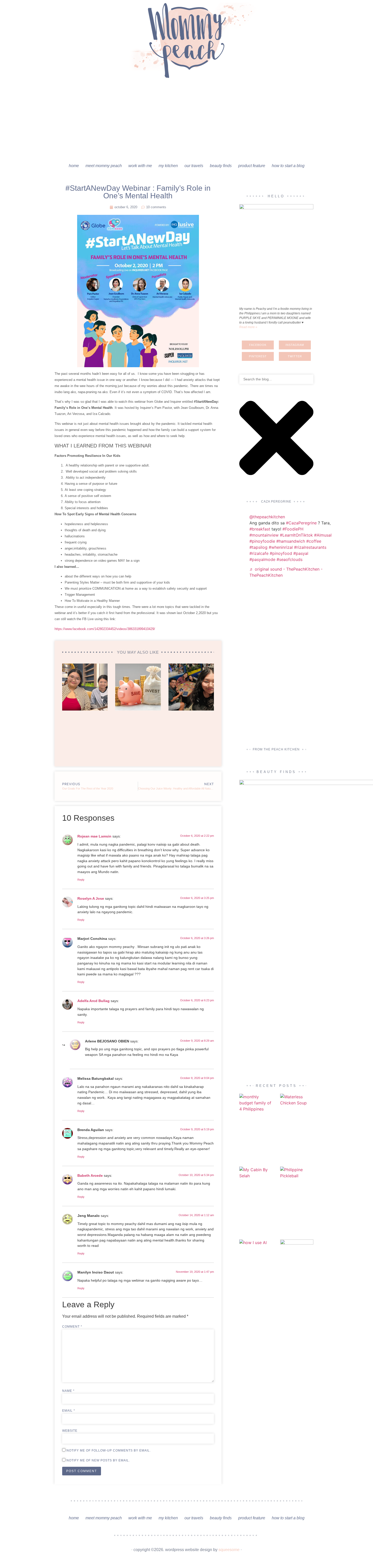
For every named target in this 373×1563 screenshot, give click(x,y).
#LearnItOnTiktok (296, 535)
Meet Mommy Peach (104, 166)
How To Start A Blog (288, 166)
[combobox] (276, 379)
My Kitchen (168, 166)
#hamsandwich (290, 541)
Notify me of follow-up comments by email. (108, 1450)
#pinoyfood (281, 553)
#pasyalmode (262, 559)
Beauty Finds (221, 166)
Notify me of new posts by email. (98, 1460)
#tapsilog (258, 547)
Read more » (248, 327)
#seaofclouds (289, 559)
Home (74, 166)
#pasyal (300, 553)
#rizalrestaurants (310, 547)
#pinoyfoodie (262, 541)
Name (68, 1390)
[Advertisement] (186, 121)
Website (69, 1430)
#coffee (313, 541)
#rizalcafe (258, 553)
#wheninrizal (281, 547)
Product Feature (251, 166)
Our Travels (193, 166)
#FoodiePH (292, 528)
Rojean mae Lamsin (94, 836)
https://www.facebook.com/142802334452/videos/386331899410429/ (105, 629)
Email (68, 1410)
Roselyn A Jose (90, 898)
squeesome (229, 1550)
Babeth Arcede (90, 1175)
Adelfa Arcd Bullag (93, 1001)
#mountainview (264, 535)
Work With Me (140, 166)
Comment (72, 1326)
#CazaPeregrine (301, 522)
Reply (80, 879)
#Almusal (323, 535)
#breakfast (259, 528)
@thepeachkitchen (267, 516)
